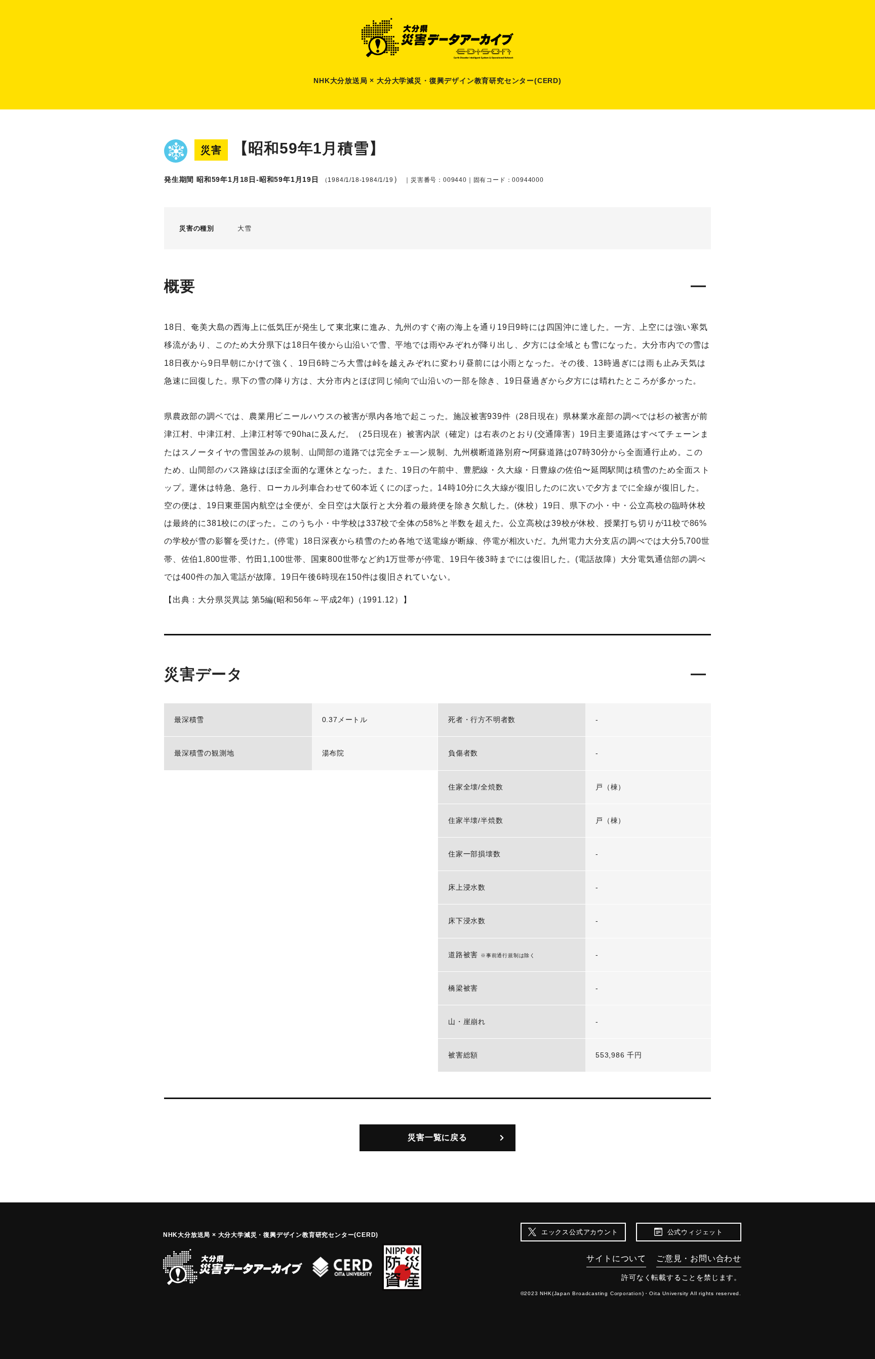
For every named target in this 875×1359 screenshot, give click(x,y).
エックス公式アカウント (579, 1232)
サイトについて (616, 1258)
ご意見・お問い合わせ (698, 1258)
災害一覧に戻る (437, 1137)
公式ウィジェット (695, 1232)
